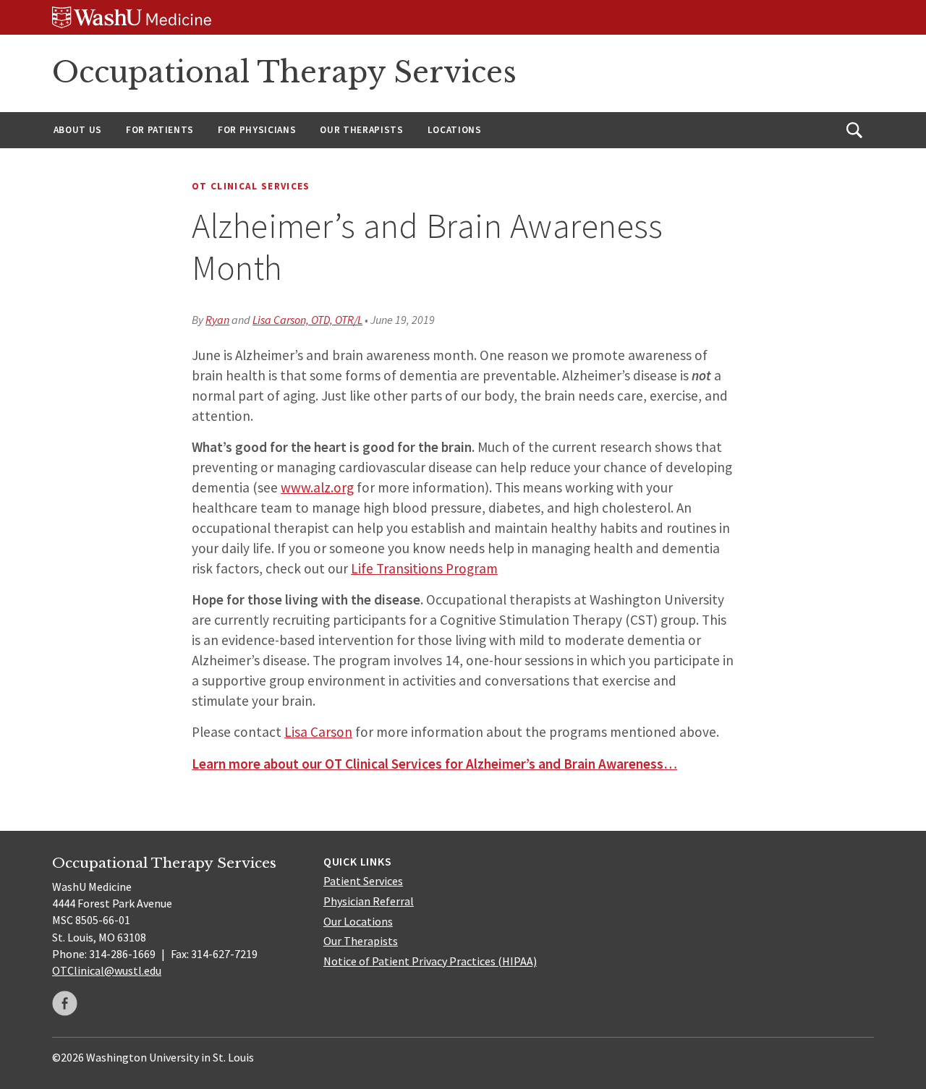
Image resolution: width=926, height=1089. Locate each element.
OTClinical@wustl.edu (106, 970)
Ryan (217, 319)
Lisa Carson (318, 731)
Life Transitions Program (424, 568)
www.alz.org (317, 487)
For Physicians (257, 130)
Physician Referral (368, 901)
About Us (78, 130)
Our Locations (358, 921)
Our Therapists (361, 130)
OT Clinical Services (251, 186)
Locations (455, 130)
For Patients (160, 130)
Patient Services (363, 881)
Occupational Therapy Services (284, 72)
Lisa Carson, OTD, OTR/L (307, 319)
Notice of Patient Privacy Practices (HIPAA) (430, 961)
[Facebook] (64, 1003)
